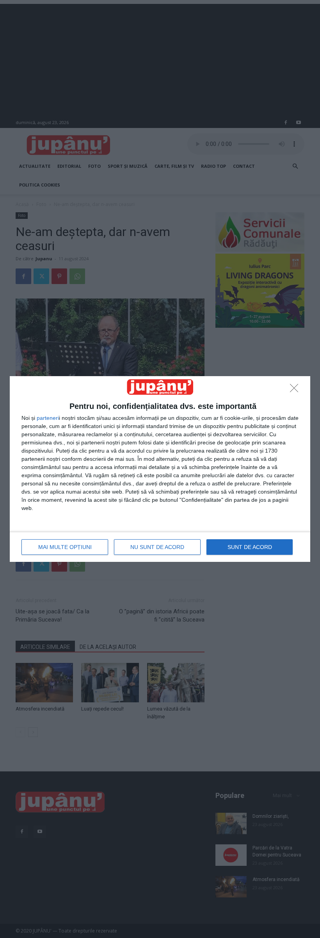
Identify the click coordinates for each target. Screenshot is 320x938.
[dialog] (160, 468)
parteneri (48, 418)
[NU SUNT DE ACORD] (296, 390)
